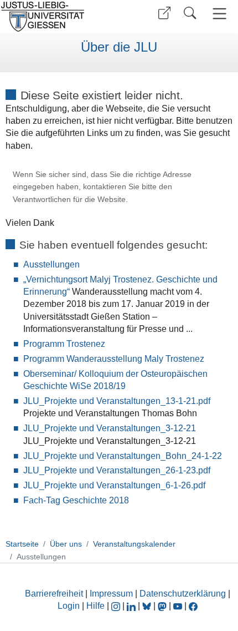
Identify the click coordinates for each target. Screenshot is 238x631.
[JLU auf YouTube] (177, 605)
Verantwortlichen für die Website (69, 199)
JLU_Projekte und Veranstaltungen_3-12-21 (109, 428)
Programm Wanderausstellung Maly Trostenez (113, 359)
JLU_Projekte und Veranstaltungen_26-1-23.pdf (116, 470)
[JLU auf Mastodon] (163, 605)
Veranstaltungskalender (134, 543)
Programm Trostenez (64, 344)
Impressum (111, 593)
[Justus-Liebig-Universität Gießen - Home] (58, 16)
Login (70, 605)
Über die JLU (119, 47)
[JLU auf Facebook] (193, 605)
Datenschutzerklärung (182, 593)
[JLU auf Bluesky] (147, 605)
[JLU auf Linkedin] (132, 605)
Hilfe (95, 605)
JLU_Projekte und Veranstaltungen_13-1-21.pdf (116, 401)
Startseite (22, 543)
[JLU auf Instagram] (116, 605)
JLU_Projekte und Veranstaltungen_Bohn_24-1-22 (122, 456)
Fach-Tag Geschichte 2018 (76, 500)
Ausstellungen (51, 264)
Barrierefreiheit (54, 593)
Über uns (66, 543)
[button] (164, 13)
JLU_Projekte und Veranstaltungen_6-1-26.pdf (114, 485)
